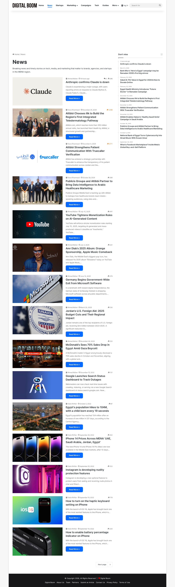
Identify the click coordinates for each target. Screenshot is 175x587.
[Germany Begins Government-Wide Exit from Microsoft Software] (38, 289)
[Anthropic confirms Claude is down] (38, 91)
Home (41, 5)
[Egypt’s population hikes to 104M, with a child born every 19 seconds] (38, 416)
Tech (97, 5)
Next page (102, 564)
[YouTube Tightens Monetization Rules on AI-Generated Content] (38, 224)
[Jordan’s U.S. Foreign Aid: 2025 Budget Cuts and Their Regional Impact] (38, 320)
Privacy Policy (112, 582)
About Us (60, 582)
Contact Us (100, 582)
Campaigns (86, 5)
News (49, 5)
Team (68, 582)
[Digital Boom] (25, 5)
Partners (75, 582)
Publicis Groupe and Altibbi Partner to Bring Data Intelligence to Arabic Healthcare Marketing (89, 185)
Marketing (71, 5)
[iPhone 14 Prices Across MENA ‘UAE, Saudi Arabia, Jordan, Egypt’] (38, 448)
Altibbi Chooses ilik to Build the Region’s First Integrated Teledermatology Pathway (85, 117)
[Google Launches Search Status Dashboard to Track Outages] (38, 385)
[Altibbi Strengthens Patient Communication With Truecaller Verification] (38, 156)
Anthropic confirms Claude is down (87, 82)
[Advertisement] (87, 31)
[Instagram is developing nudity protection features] (38, 479)
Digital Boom (105, 578)
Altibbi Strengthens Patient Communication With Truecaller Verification (85, 151)
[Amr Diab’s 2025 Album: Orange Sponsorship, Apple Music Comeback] (38, 258)
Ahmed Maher (73, 79)
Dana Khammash (74, 110)
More (114, 5)
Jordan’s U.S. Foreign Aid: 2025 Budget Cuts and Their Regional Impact (85, 314)
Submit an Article (87, 582)
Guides (105, 5)
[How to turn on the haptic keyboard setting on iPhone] (38, 510)
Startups (59, 5)
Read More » (74, 98)
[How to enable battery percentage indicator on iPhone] (38, 541)
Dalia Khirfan (72, 404)
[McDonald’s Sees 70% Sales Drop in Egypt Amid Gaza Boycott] (38, 354)
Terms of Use (124, 582)
